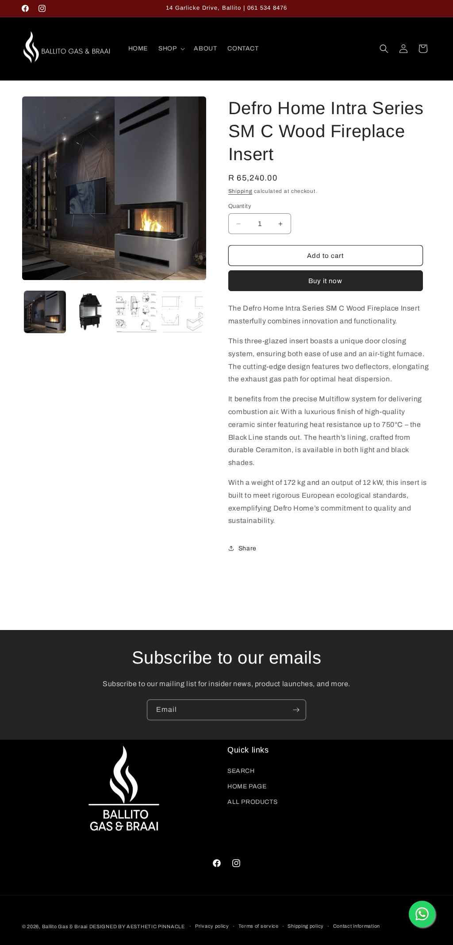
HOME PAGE (246, 786)
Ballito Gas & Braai (65, 926)
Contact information (356, 926)
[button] (170, 48)
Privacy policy (212, 926)
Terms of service (258, 926)
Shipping (240, 191)
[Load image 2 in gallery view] (90, 311)
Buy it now (325, 280)
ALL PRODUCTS (252, 802)
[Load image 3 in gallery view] (136, 311)
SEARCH (241, 771)
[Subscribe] (296, 709)
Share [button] (247, 548)
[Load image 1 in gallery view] (44, 311)
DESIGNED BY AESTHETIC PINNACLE (137, 926)
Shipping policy (306, 926)
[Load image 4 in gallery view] (182, 311)
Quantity (239, 206)
